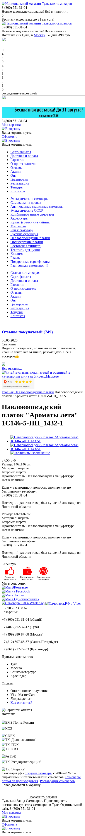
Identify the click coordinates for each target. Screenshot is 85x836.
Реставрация (19, 183)
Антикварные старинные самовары (36, 206)
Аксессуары (19, 218)
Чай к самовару (21, 230)
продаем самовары (38, 773)
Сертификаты (20, 152)
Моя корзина (11, 125)
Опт (13, 175)
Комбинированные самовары (32, 214)
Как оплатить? (21, 702)
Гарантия (17, 160)
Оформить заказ (14, 797)
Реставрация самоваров (57, 781)
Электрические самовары (29, 198)
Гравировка (19, 179)
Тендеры (16, 187)
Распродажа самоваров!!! (29, 265)
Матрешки (18, 226)
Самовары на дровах (25, 202)
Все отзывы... (12, 368)
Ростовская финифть (25, 246)
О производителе (23, 163)
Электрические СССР (26, 210)
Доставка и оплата (24, 156)
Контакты (17, 191)
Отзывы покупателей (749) (27, 332)
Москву (39, 35)
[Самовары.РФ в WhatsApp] (23, 603)
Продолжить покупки (43, 797)
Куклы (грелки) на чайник (30, 222)
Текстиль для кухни (25, 250)
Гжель (15, 258)
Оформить (9, 136)
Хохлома (17, 254)
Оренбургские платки (26, 242)
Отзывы (16, 167)
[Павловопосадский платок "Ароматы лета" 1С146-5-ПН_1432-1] (46, 441)
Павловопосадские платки (30, 238)
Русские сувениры (24, 234)
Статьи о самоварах (25, 273)
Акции (15, 171)
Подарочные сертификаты (30, 261)
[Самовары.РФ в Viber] (63, 603)
